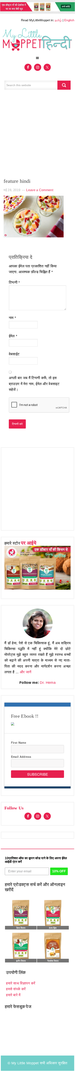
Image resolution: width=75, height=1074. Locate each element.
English (69, 20)
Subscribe (37, 774)
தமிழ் (58, 20)
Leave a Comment (39, 190)
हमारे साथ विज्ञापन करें (20, 983)
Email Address (21, 757)
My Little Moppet (37, 40)
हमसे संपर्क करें (16, 989)
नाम (12, 318)
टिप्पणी (14, 282)
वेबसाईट (14, 354)
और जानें (25, 672)
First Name (18, 743)
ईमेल (13, 336)
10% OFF (59, 871)
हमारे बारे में (13, 995)
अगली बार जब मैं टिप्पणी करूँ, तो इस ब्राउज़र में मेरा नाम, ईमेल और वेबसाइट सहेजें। (34, 384)
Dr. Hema (47, 683)
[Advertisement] (37, 136)
